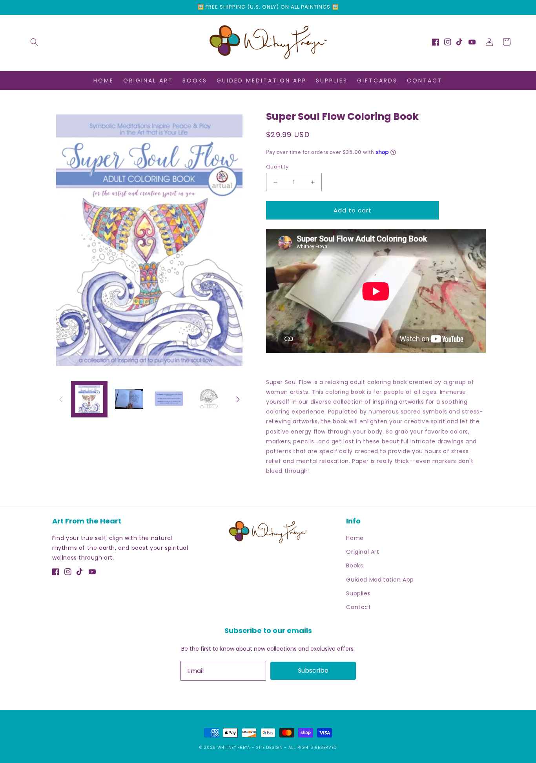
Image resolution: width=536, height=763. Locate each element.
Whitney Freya (234, 747)
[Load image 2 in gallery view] (129, 399)
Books (354, 565)
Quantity (277, 166)
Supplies (358, 593)
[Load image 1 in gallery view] (89, 399)
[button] (34, 42)
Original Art (362, 552)
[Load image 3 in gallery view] (169, 399)
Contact (358, 607)
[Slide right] (237, 399)
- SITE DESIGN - (270, 747)
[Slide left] (60, 399)
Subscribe (313, 670)
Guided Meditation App (380, 580)
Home (354, 538)
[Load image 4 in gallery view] (208, 399)
